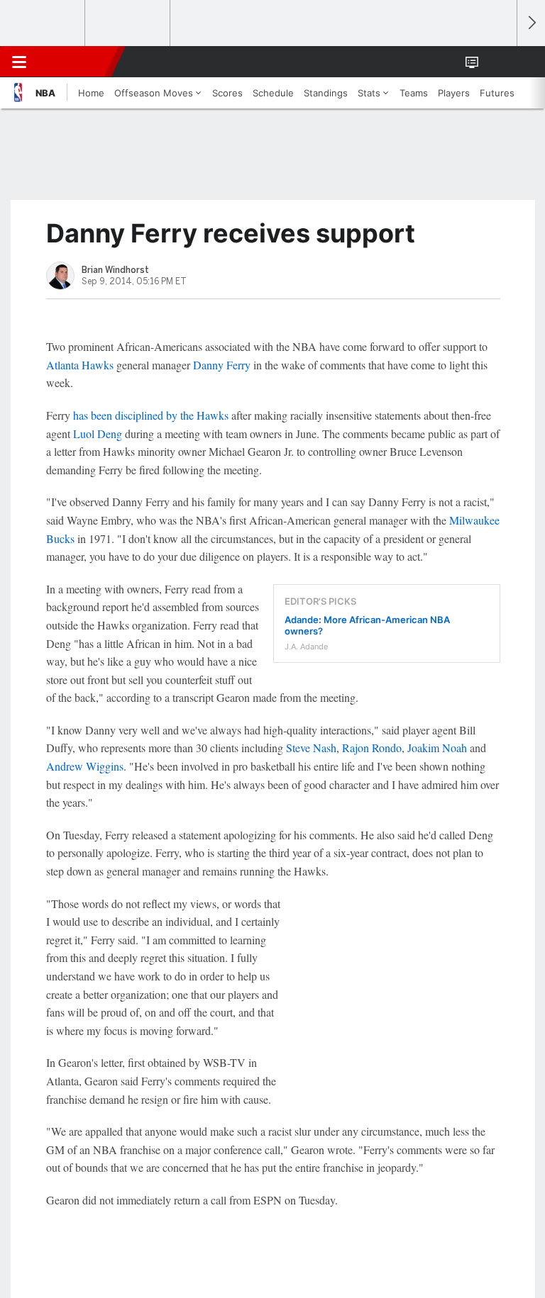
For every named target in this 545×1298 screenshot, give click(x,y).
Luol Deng (97, 433)
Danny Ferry (222, 364)
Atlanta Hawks (80, 364)
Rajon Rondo (372, 747)
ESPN (76, 61)
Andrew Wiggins (84, 766)
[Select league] (43, 23)
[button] (498, 61)
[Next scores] (531, 23)
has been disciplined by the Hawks (151, 415)
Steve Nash (311, 747)
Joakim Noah (437, 747)
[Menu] (19, 61)
